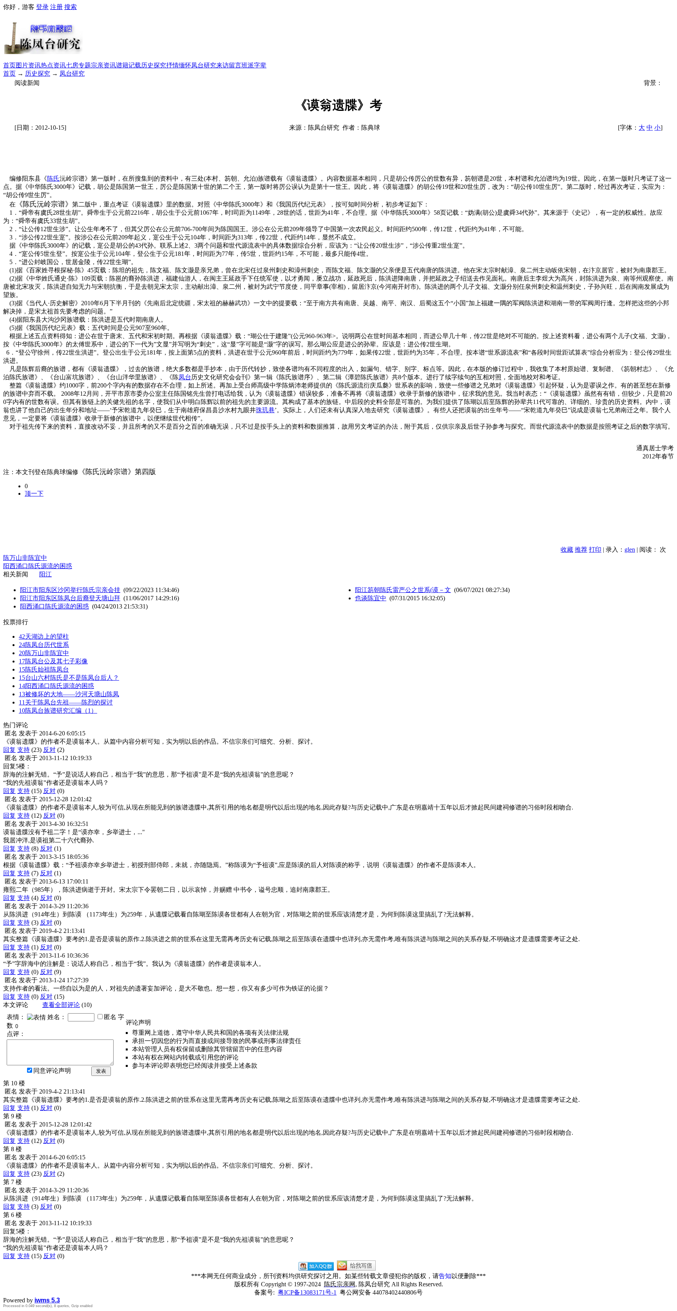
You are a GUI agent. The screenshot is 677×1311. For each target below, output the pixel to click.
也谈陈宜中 (370, 598)
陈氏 (53, 178)
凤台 (185, 377)
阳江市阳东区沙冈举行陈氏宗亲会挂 (70, 590)
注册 (56, 7)
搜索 (70, 7)
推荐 (581, 549)
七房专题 (78, 65)
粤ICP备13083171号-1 (307, 1292)
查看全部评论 (61, 1004)
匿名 (110, 1017)
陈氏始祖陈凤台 (44, 669)
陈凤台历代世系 (44, 644)
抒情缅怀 (178, 65)
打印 (595, 549)
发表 (101, 1071)
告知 (445, 1276)
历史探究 (153, 65)
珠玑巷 (265, 410)
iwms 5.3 (47, 1300)
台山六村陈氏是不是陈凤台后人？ (69, 677)
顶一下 (34, 493)
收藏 (567, 549)
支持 (23, 749)
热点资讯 (53, 65)
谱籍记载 (128, 65)
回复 (9, 749)
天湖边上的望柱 (44, 636)
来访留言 (228, 65)
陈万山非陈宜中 (25, 557)
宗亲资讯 (103, 65)
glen (630, 549)
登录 (42, 7)
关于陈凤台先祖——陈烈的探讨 (66, 702)
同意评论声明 (52, 1070)
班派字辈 (253, 65)
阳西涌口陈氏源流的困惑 (37, 566)
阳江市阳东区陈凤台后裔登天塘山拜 (70, 598)
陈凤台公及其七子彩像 (53, 661)
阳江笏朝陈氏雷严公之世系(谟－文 (403, 590)
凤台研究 (203, 65)
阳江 (45, 574)
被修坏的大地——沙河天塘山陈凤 (69, 694)
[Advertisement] (378, 36)
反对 (49, 749)
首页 (9, 65)
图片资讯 (28, 65)
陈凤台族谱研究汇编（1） (58, 710)
